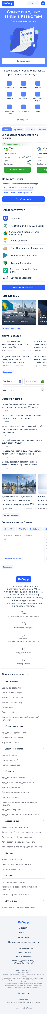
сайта (26, 937)
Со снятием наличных (12, 737)
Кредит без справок (11, 809)
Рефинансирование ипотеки (15, 894)
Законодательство (9, 350)
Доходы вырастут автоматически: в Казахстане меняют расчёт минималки (20, 463)
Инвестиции (31, 381)
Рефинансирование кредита (15, 792)
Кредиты (9, 98)
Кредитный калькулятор (13, 777)
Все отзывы (7, 567)
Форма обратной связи (25, 948)
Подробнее (18, 987)
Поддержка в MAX (23, 952)
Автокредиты (23, 98)
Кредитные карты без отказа (16, 733)
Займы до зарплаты (11, 688)
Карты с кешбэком (11, 765)
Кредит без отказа (11, 797)
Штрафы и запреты (10, 321)
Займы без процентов (12, 697)
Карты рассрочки (10, 742)
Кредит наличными (11, 787)
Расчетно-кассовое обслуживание (18, 907)
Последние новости (11, 515)
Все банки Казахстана (23, 287)
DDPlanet (28, 1008)
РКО (38, 111)
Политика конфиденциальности (23, 942)
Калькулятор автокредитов (15, 827)
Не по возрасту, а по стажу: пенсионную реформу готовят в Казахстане (21, 416)
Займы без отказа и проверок (18, 192)
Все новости (8, 372)
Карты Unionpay (9, 755)
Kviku (44, 148)
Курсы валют (23, 111)
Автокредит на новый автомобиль (18, 842)
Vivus (11, 148)
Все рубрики (8, 390)
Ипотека (37, 88)
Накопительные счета (12, 869)
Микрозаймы (9, 88)
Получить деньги (17, 170)
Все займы (9, 187)
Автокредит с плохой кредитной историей (22, 847)
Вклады (23, 88)
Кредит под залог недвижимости (18, 782)
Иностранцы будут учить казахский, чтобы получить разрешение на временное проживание (22, 429)
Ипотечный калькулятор (13, 882)
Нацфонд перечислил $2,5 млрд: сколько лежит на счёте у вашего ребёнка (21, 452)
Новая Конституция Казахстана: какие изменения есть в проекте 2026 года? (20, 405)
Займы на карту (25, 187)
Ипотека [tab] (31, 129)
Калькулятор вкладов (12, 859)
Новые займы (8, 707)
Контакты (23, 932)
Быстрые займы (9, 712)
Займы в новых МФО (12, 692)
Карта (20, 937)
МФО (21, 529)
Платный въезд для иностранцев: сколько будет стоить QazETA (16, 346)
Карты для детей (10, 760)
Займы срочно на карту (13, 702)
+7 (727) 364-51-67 (24, 956)
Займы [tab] (6, 129)
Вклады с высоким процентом (16, 864)
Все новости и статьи (11, 328)
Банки (8, 529)
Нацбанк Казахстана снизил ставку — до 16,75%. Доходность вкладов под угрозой (16, 361)
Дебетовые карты (9, 112)
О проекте (23, 928)
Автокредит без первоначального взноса (21, 832)
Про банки (6, 366)
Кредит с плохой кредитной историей (20, 814)
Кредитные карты (37, 99)
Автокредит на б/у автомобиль (17, 837)
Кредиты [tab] (18, 129)
